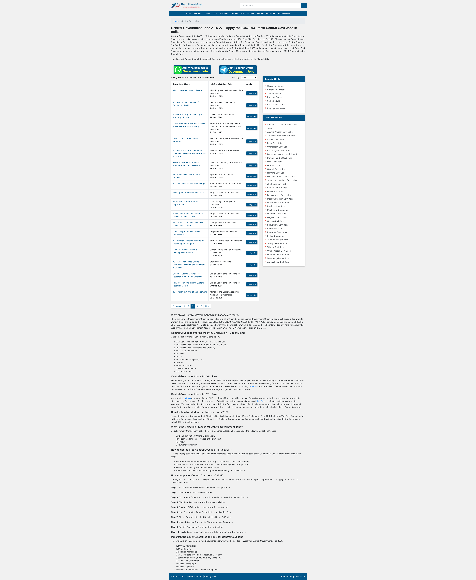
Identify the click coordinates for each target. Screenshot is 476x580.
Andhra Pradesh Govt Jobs (280, 132)
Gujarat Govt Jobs (275, 169)
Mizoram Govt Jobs (276, 213)
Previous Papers (247, 13)
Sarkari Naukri (274, 101)
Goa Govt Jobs (274, 165)
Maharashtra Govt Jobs (278, 202)
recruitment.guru (289, 576)
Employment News (276, 108)
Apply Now (251, 93)
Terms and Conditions (192, 576)
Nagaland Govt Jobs (277, 217)
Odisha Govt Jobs (275, 221)
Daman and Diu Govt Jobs (279, 158)
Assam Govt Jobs (275, 139)
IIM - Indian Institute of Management (190, 292)
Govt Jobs (197, 13)
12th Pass (186, 398)
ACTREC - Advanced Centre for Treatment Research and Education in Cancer (189, 153)
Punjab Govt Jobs (275, 228)
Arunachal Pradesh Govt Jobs (281, 135)
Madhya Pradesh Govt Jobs (280, 199)
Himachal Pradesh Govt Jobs (281, 176)
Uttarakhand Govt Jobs (278, 254)
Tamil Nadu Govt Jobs (277, 239)
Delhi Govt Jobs (274, 161)
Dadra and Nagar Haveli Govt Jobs (283, 154)
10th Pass (253, 386)
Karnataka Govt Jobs (277, 187)
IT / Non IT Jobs (210, 13)
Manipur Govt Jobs (276, 206)
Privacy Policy (211, 576)
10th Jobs (224, 13)
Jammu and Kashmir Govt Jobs (282, 180)
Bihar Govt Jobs (274, 143)
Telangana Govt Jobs (277, 243)
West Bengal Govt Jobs (278, 258)
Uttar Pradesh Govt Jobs (279, 251)
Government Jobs (275, 86)
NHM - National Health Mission (187, 90)
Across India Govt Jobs (278, 262)
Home (188, 13)
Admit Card (270, 13)
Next (207, 306)
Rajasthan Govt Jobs (277, 232)
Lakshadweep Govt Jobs (279, 195)
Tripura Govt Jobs (275, 247)
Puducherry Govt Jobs (277, 225)
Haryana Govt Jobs (276, 173)
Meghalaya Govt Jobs (277, 210)
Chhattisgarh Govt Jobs (278, 150)
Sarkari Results (284, 13)
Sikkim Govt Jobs (275, 236)
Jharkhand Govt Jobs (277, 184)
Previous (177, 306)
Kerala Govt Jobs (275, 191)
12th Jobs (234, 13)
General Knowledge (276, 89)
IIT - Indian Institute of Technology (189, 183)
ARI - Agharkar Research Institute (188, 192)
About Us (175, 576)
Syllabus (260, 13)
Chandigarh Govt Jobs (277, 147)
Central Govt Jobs (275, 104)
